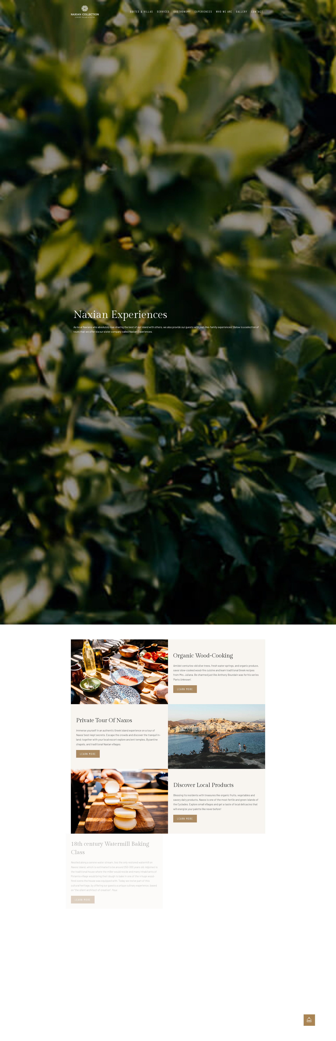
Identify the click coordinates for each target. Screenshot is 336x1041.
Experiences (203, 11)
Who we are (224, 11)
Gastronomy (182, 11)
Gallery (241, 11)
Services (163, 11)
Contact (257, 11)
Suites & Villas (141, 11)
